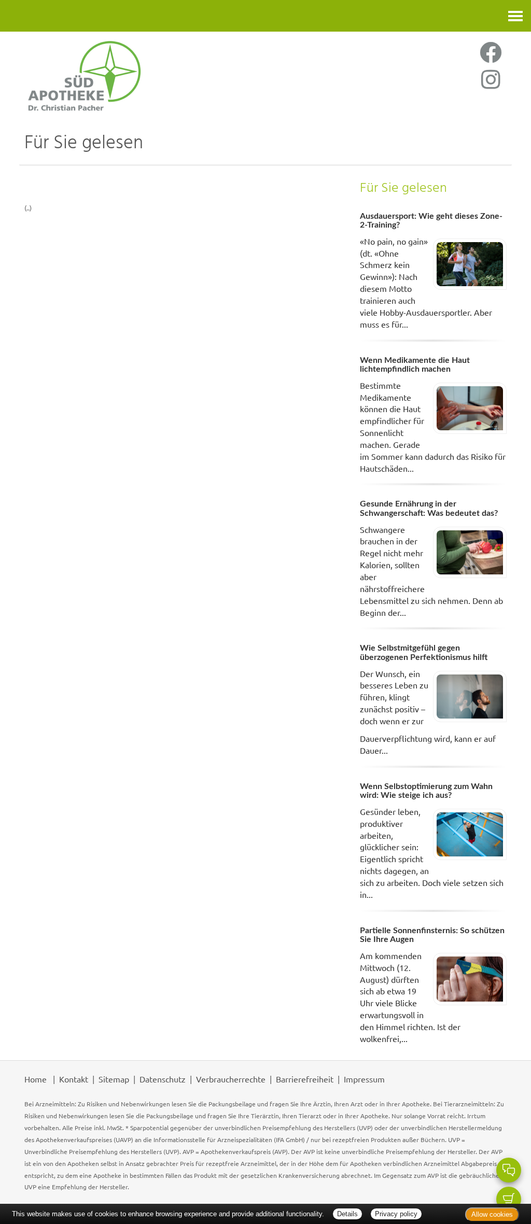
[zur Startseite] (139, 75)
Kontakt (73, 1079)
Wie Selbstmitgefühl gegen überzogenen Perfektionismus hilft (423, 653)
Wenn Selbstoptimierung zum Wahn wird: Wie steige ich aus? (426, 791)
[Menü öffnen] (515, 16)
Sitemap (114, 1079)
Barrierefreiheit (304, 1079)
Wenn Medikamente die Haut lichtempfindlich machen (415, 365)
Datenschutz (162, 1079)
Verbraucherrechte (231, 1079)
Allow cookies (492, 1214)
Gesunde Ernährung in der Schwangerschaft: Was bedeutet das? (429, 508)
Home (35, 1079)
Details (347, 1214)
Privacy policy (396, 1214)
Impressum (364, 1079)
